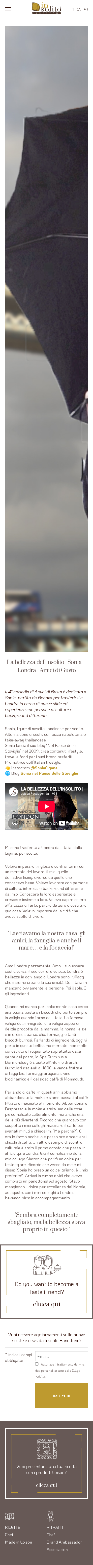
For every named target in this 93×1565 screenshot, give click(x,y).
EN (79, 9)
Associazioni (57, 1549)
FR (86, 9)
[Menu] (8, 8)
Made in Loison (18, 1542)
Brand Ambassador (64, 1542)
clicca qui (46, 1305)
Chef (9, 1534)
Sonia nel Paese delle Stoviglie (50, 773)
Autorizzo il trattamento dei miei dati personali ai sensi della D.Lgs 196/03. (60, 1370)
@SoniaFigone (45, 767)
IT (72, 9)
